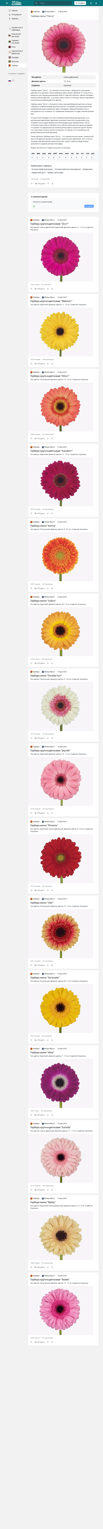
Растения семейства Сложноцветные (68, 169)
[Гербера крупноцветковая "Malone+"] (63, 328)
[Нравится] (33, 183)
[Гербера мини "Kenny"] (63, 552)
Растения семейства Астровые (42, 169)
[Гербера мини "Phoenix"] (63, 853)
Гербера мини (87, 169)
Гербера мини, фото (38, 173)
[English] (13, 81)
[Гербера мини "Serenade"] (63, 1004)
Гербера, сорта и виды (55, 173)
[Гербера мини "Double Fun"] (63, 702)
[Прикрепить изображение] (34, 206)
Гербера (36, 11)
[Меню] (6, 3)
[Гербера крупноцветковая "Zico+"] (63, 252)
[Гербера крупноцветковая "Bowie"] (63, 1306)
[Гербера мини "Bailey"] (63, 1230)
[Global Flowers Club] (17, 3)
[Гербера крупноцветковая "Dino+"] (63, 403)
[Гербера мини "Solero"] (63, 627)
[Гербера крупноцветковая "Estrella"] (63, 1154)
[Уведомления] (91, 3)
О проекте (12, 73)
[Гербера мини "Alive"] (63, 1079)
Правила (21, 73)
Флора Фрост (49, 11)
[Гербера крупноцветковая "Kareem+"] (63, 477)
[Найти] (36, 3)
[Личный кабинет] (96, 3)
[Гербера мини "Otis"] (63, 929)
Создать (81, 3)
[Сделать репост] (49, 183)
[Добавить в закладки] (53, 183)
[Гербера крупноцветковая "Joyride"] (63, 777)
